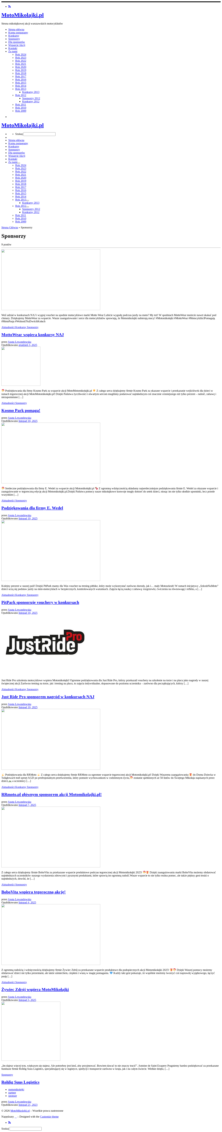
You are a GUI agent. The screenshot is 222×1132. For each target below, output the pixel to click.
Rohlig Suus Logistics (20, 1082)
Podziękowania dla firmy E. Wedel (32, 508)
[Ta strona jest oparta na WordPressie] (16, 1116)
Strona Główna (9, 227)
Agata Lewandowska (19, 341)
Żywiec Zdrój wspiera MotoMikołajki (35, 989)
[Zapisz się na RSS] (9, 6)
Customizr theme (49, 1116)
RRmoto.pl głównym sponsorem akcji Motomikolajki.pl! (51, 794)
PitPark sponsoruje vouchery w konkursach (40, 602)
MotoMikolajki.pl (20, 1110)
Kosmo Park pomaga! (20, 410)
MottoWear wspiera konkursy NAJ (32, 334)
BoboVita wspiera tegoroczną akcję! (33, 892)
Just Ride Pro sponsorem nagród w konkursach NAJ (47, 696)
